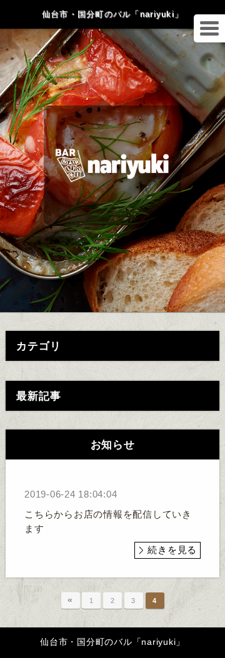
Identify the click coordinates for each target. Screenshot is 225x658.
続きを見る (172, 549)
